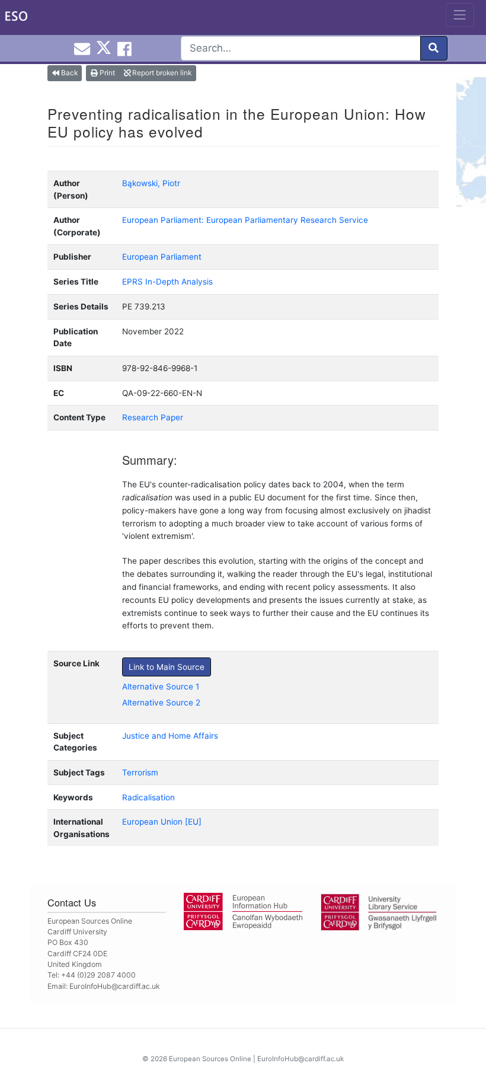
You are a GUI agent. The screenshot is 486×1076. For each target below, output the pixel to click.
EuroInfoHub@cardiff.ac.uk (114, 986)
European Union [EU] (162, 821)
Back (68, 72)
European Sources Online (210, 1059)
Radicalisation (148, 797)
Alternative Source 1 (160, 686)
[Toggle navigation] (460, 15)
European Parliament (162, 256)
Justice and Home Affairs (170, 735)
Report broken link (160, 72)
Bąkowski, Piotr (151, 183)
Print (106, 72)
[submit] (433, 48)
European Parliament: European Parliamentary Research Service (245, 220)
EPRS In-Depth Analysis (167, 281)
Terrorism (140, 772)
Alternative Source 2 (161, 702)
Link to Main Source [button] (166, 667)
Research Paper (152, 417)
